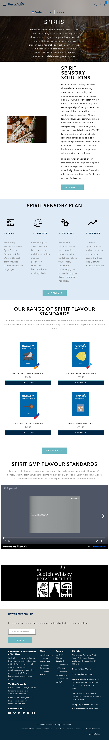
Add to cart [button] (28, 383)
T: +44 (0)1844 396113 (81, 669)
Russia (11, 700)
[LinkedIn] (24, 712)
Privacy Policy (59, 728)
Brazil (10, 697)
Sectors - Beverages (45, 666)
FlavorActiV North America (30, 728)
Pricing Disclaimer (93, 728)
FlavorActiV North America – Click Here (22, 653)
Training (61, 667)
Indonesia (12, 703)
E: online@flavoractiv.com (83, 674)
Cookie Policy (94, 734)
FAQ (60, 682)
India (17, 700)
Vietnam (23, 700)
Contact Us (63, 678)
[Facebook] (33, 712)
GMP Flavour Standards (60, 658)
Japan (22, 697)
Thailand (21, 703)
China (16, 697)
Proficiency (63, 664)
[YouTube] (9, 712)
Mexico (29, 697)
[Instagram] (28, 712)
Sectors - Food (45, 673)
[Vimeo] (14, 712)
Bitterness (62, 675)
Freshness (62, 671)
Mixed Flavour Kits (45, 660)
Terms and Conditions (74, 728)
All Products (48, 655)
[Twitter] (19, 712)
